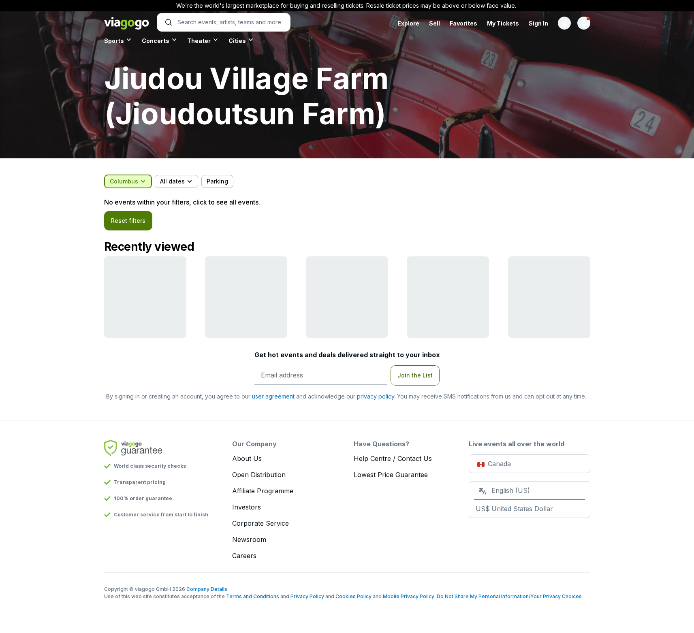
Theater (199, 40)
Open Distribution (259, 475)
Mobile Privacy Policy (408, 596)
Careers (244, 556)
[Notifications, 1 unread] (583, 23)
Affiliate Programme (262, 491)
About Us (247, 458)
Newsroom (249, 539)
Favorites (463, 23)
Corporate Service (260, 523)
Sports (114, 40)
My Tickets (503, 23)
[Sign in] (564, 23)
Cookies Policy (353, 596)
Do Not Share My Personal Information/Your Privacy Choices (508, 596)
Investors (246, 507)
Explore (408, 23)
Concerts (155, 40)
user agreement (273, 396)
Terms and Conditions (252, 596)
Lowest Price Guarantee (391, 475)
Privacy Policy (307, 596)
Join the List (415, 375)
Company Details (206, 589)
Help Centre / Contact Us (393, 458)
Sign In (538, 23)
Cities (237, 40)
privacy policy (375, 396)
